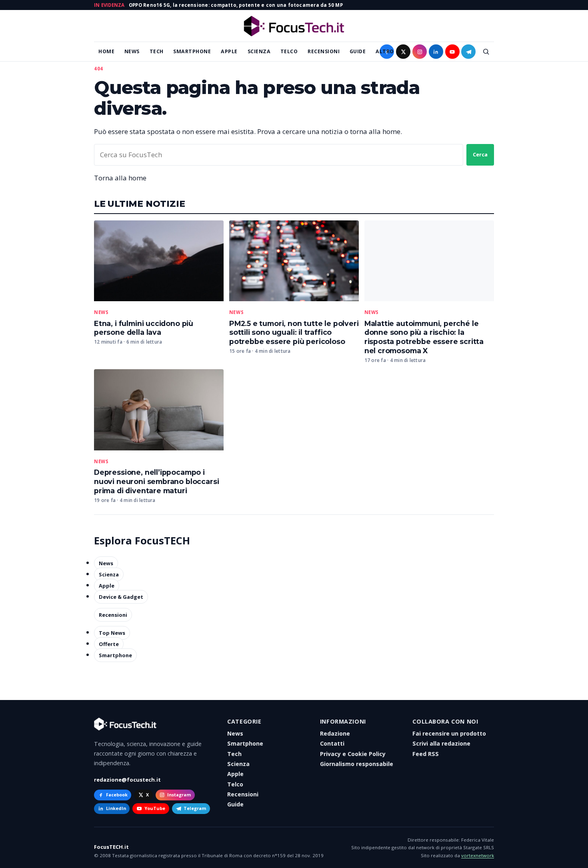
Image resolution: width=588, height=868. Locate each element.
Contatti (332, 743)
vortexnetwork (477, 855)
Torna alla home (120, 177)
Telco (289, 51)
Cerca (480, 154)
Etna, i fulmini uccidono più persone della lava (143, 328)
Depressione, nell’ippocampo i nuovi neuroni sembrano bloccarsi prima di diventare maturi (156, 481)
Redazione (335, 733)
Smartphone (192, 51)
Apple (229, 51)
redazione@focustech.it (127, 779)
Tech (157, 51)
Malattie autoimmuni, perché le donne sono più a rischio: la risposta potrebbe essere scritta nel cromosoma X (424, 337)
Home (106, 51)
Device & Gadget (121, 596)
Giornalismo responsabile (356, 764)
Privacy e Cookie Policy (353, 754)
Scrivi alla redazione (441, 743)
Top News (112, 632)
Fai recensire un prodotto (449, 733)
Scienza (259, 51)
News (132, 51)
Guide (358, 51)
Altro (385, 51)
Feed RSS (425, 754)
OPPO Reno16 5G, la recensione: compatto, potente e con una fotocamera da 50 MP (236, 5)
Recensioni (324, 51)
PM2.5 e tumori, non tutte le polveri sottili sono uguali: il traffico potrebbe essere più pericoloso (294, 332)
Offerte (109, 644)
